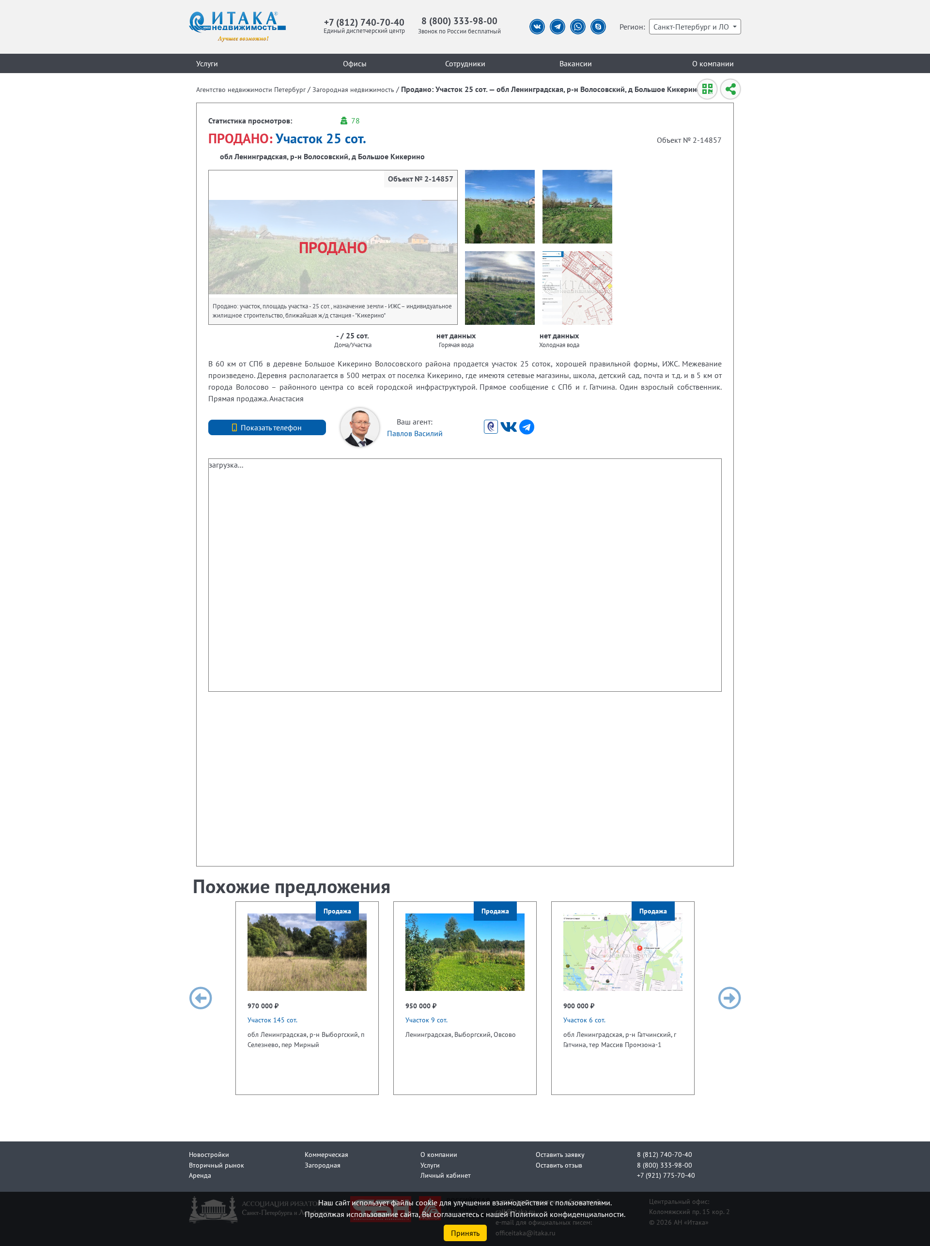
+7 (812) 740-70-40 (364, 22)
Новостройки (209, 1154)
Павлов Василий (415, 433)
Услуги (207, 63)
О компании (713, 63)
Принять (465, 1233)
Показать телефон (271, 427)
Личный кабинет (445, 1175)
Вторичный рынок (216, 1165)
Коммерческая (326, 1154)
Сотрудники (465, 63)
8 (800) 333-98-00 (459, 21)
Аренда (200, 1175)
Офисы (355, 63)
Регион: (632, 26)
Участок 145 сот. (272, 1019)
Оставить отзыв (559, 1165)
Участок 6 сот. (584, 1019)
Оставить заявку (560, 1154)
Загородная (323, 1165)
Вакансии (575, 63)
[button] (200, 998)
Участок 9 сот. (426, 1019)
